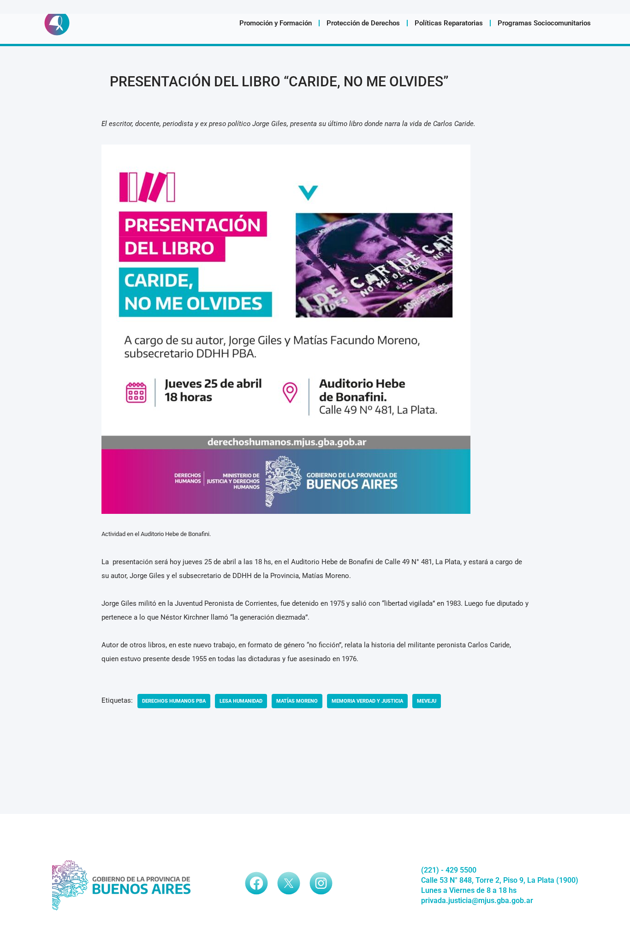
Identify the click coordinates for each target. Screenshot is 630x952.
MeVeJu (426, 701)
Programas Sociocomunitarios (544, 23)
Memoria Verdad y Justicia (367, 701)
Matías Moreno (297, 701)
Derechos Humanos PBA (174, 701)
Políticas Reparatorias (449, 23)
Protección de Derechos (363, 23)
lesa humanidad (241, 701)
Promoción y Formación (275, 23)
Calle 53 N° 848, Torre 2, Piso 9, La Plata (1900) (499, 880)
